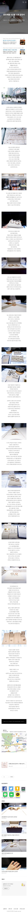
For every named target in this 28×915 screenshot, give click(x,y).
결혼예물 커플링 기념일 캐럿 (10, 50)
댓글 (3, 879)
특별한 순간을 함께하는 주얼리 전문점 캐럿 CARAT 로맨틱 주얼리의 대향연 (10, 52)
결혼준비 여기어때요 (8, 884)
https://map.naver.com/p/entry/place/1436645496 (12, 38)
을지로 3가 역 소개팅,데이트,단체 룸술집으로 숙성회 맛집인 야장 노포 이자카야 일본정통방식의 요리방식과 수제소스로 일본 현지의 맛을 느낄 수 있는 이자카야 (10, 42)
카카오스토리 (22, 909)
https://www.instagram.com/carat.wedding (12, 47)
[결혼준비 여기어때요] (8, 2)
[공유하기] (5, 777)
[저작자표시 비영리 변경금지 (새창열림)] (16, 776)
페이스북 (10, 909)
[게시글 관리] (7, 777)
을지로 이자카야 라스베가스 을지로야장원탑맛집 (10, 40)
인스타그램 (16, 909)
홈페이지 (5, 909)
